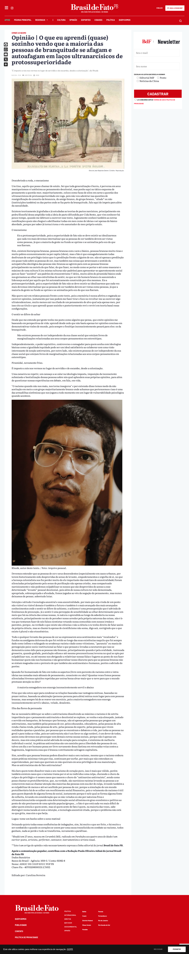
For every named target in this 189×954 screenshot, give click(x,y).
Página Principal (22, 20)
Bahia (84, 911)
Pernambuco (102, 916)
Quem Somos (124, 20)
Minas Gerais (86, 925)
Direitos (67, 919)
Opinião (73, 20)
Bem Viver (68, 923)
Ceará (84, 916)
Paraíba (85, 929)
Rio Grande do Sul (104, 925)
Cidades (98, 20)
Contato (19, 931)
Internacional (70, 915)
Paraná (100, 911)
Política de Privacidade (26, 937)
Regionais (40, 20)
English (159, 8)
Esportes (86, 20)
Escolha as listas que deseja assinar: (149, 74)
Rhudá (37, 75)
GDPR (70, 949)
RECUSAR (158, 949)
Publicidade (21, 925)
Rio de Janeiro (103, 920)
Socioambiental (70, 927)
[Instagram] (12, 8)
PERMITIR (177, 949)
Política (110, 20)
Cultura (61, 20)
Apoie (7, 20)
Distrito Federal (87, 920)
